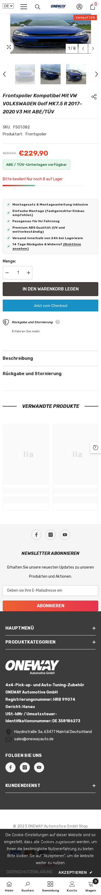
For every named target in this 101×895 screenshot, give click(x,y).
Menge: (9, 261)
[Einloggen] (79, 6)
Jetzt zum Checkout (50, 305)
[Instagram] (51, 535)
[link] (26, 491)
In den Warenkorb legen (51, 289)
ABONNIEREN (50, 605)
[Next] (93, 48)
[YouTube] (65, 535)
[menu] (23, 6)
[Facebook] (36, 535)
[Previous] (83, 48)
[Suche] (37, 7)
